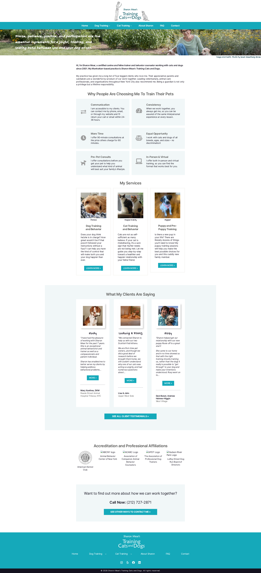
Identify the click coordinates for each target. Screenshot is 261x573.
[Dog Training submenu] (109, 25)
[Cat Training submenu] (131, 25)
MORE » (93, 377)
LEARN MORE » (93, 268)
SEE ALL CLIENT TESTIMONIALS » (130, 416)
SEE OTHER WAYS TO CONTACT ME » (130, 511)
